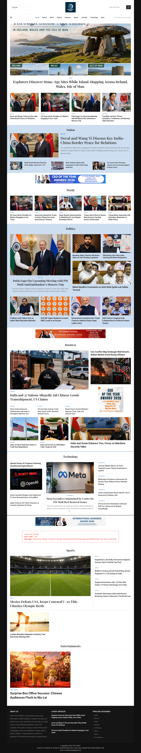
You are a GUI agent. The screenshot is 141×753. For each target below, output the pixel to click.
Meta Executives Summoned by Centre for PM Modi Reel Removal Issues (70, 500)
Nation (44, 17)
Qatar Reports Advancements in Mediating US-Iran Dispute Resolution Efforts (70, 217)
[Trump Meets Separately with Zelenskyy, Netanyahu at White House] (119, 208)
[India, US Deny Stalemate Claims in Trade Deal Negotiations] (24, 432)
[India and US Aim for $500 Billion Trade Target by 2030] (54, 432)
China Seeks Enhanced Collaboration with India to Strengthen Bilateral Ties (20, 411)
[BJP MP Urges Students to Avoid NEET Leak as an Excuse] (55, 309)
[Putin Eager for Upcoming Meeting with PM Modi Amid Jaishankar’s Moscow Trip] (86, 107)
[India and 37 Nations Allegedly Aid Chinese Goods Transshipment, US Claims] (49, 375)
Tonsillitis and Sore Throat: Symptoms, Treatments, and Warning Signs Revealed (116, 118)
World (52, 17)
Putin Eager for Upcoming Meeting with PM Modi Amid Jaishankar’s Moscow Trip (84, 118)
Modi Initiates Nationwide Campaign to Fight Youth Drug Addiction (77, 165)
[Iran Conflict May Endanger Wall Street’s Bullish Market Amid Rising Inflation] (111, 367)
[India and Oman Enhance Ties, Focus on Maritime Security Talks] (100, 432)
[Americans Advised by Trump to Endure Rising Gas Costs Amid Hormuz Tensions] (46, 208)
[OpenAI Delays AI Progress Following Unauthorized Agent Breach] (26, 476)
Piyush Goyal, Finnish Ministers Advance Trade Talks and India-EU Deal (76, 411)
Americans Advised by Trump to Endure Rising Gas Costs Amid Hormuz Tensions (46, 217)
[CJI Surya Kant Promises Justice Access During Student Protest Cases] (99, 166)
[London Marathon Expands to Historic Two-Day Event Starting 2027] (29, 625)
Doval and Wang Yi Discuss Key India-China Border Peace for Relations (92, 140)
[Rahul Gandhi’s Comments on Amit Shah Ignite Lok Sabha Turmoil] (102, 276)
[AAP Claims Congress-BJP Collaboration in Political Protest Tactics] (116, 310)
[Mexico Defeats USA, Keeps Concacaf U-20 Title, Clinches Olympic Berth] (50, 582)
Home (37, 17)
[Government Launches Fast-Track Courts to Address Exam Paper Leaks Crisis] (86, 310)
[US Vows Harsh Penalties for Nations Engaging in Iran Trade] (55, 106)
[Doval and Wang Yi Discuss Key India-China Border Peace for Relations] (24, 106)
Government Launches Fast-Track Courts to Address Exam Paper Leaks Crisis (86, 320)
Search (128, 7)
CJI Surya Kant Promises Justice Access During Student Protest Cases (118, 165)
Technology (94, 17)
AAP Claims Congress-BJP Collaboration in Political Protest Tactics (115, 320)
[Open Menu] (11, 17)
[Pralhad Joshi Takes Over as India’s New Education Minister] (24, 309)
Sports (76, 17)
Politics (59, 17)
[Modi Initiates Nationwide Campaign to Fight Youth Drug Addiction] (57, 166)
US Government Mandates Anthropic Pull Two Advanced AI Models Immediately (112, 506)
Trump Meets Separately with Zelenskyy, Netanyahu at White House (119, 217)
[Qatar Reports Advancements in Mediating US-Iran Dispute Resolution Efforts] (70, 208)
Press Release (98, 737)
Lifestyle (84, 17)
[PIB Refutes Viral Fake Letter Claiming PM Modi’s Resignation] (117, 246)
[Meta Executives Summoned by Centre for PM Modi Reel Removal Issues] (70, 487)
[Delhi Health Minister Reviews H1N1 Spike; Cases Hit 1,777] (16, 166)
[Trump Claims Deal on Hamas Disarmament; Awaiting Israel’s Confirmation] (95, 208)
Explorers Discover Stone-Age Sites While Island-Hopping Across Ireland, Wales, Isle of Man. (70, 84)
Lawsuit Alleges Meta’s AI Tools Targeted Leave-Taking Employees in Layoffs (112, 468)
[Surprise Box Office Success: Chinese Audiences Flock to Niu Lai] (40, 676)
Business (68, 17)
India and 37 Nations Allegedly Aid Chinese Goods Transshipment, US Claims (44, 397)
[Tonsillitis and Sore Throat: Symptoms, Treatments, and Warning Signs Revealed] (116, 107)
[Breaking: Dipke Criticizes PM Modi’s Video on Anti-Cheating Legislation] (87, 246)
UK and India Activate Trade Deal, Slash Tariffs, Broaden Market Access (48, 411)
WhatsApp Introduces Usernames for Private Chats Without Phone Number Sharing (112, 481)
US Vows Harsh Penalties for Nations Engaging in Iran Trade (20, 217)
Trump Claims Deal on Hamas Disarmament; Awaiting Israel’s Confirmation (95, 217)
